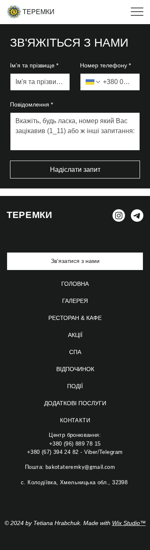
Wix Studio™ (129, 523)
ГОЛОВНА (75, 283)
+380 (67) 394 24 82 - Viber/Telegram (75, 452)
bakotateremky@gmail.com (70, 466)
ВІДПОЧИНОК (75, 369)
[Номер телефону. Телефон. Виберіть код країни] (93, 82)
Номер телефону (105, 65)
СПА (75, 352)
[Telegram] (137, 215)
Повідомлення (31, 104)
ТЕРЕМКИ (38, 11)
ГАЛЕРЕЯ (75, 300)
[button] (75, 261)
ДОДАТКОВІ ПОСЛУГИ (75, 403)
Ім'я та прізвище (34, 65)
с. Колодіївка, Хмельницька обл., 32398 (74, 482)
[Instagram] (118, 215)
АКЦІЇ (75, 335)
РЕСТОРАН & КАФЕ (75, 318)
